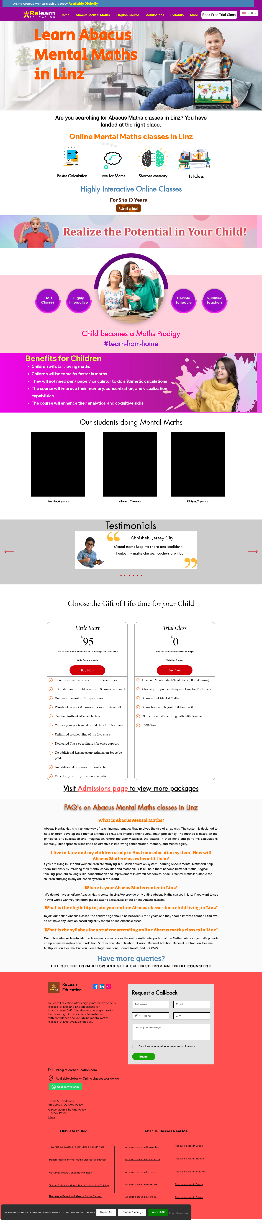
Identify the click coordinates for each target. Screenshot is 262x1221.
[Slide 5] (137, 575)
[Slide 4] (133, 575)
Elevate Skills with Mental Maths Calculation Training (79, 1185)
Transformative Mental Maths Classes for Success (78, 1159)
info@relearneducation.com (76, 1070)
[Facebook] (95, 986)
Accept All (158, 1212)
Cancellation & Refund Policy (67, 1109)
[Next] (253, 551)
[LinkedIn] (102, 986)
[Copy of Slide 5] (141, 575)
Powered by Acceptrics (178, 1213)
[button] (93, 14)
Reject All (106, 1212)
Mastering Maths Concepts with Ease (70, 1172)
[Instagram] (108, 986)
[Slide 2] (124, 575)
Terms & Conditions (61, 1101)
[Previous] (9, 551)
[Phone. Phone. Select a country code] (138, 1016)
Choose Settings (132, 1212)
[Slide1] (121, 575)
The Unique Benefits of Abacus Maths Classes (75, 1196)
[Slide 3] (129, 575)
